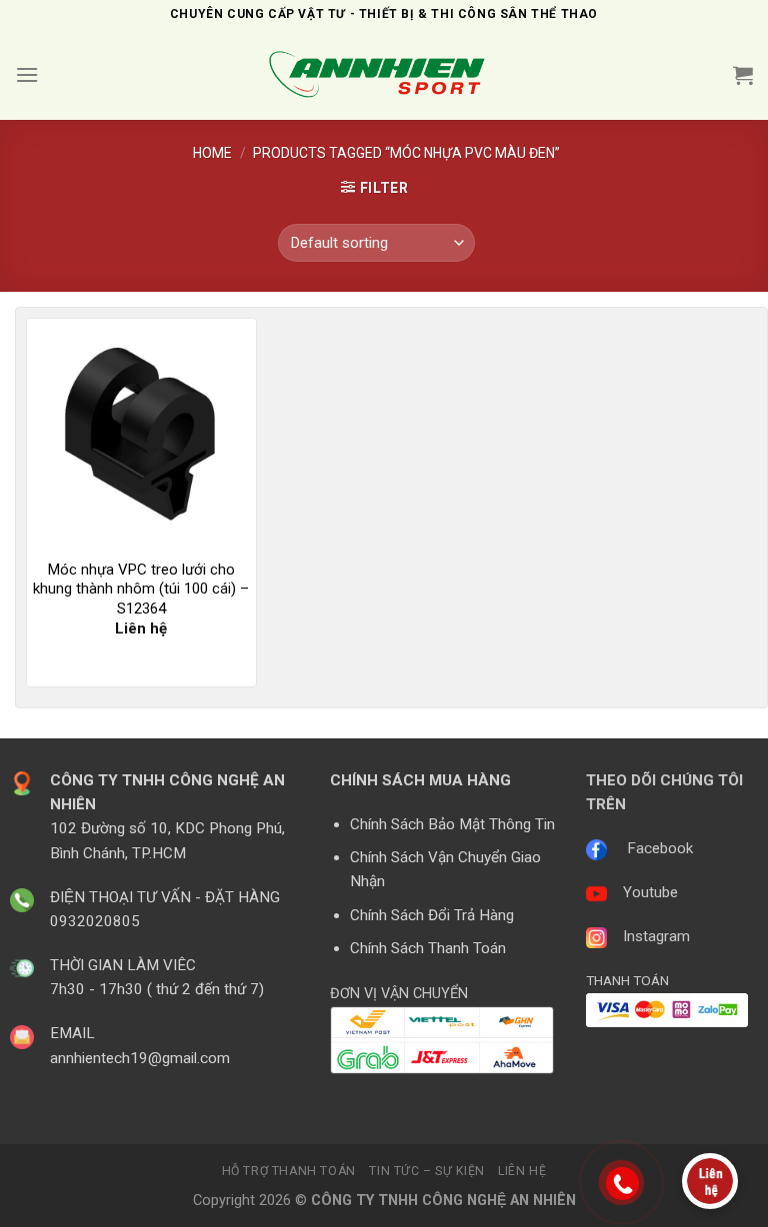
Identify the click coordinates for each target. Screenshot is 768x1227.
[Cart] (743, 75)
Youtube (650, 892)
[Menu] (27, 74)
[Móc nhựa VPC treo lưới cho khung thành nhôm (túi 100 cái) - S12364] (141, 433)
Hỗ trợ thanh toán (289, 1171)
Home (212, 153)
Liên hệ (522, 1171)
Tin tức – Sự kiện (426, 1171)
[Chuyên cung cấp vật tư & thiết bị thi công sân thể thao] (384, 75)
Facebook (660, 848)
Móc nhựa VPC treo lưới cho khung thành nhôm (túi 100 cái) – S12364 (141, 589)
